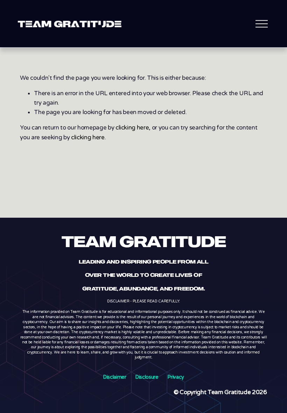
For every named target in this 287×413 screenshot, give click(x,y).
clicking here (132, 127)
